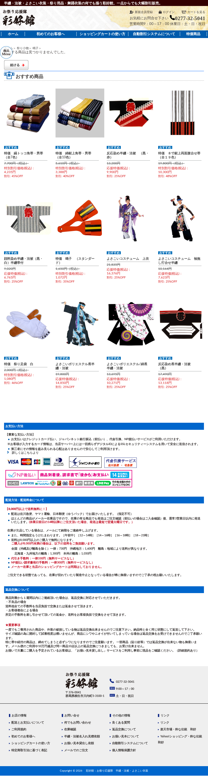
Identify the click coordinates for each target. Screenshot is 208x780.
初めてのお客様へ (51, 34)
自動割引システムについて (154, 34)
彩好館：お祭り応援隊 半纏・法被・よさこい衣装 (117, 770)
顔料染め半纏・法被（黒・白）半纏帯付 (23, 260)
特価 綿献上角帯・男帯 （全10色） (75, 155)
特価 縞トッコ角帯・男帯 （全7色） (25, 155)
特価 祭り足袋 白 (18, 364)
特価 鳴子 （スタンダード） (75, 260)
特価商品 (193, 34)
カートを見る (196, 12)
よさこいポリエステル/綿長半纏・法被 (127, 366)
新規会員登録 (144, 12)
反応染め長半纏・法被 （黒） (176, 366)
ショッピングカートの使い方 (102, 34)
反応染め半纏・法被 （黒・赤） (128, 155)
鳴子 (35, 48)
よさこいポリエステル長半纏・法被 (75, 366)
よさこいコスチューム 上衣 (128, 258)
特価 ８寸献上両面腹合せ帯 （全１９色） (180, 155)
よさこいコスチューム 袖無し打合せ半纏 (179, 260)
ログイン (169, 12)
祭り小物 (23, 48)
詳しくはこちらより (24, 452)
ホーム (13, 34)
